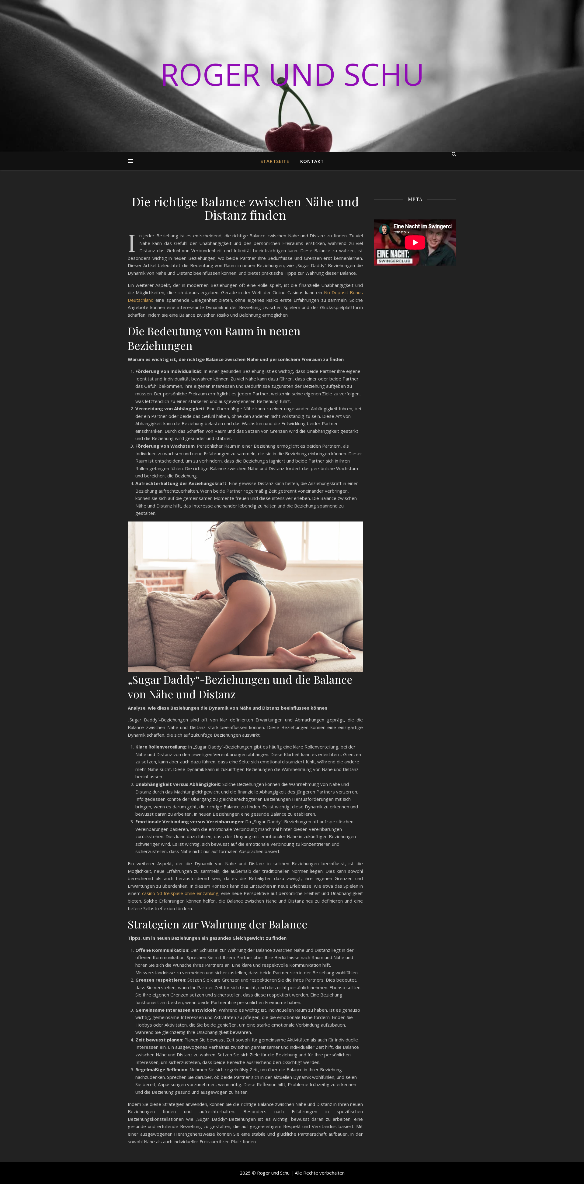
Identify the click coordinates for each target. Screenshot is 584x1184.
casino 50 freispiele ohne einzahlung (180, 893)
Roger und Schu (292, 74)
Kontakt (312, 161)
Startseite (274, 161)
